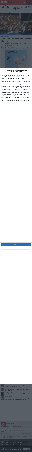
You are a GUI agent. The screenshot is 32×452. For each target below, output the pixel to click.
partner (12, 73)
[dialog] (16, 226)
